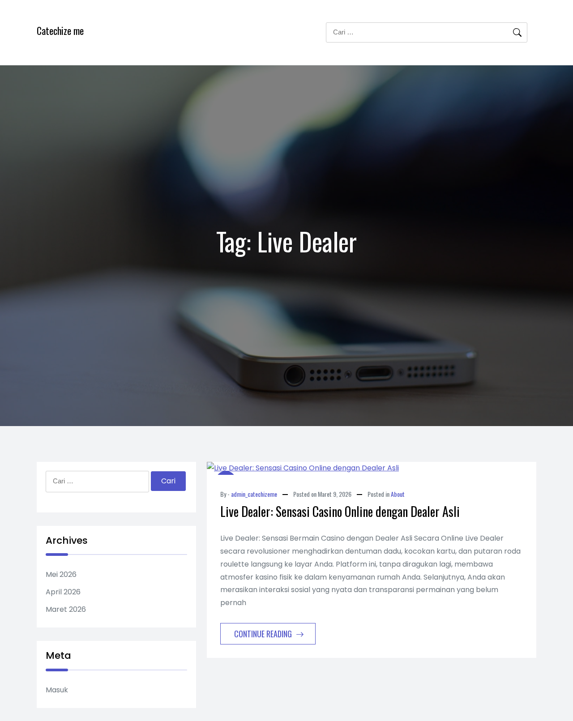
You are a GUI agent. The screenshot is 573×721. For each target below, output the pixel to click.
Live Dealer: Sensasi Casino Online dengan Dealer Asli (340, 511)
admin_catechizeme (254, 494)
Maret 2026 (66, 609)
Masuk (57, 690)
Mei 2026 (61, 574)
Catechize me (60, 30)
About (398, 494)
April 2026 (63, 592)
